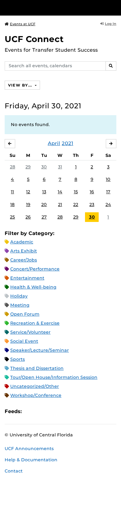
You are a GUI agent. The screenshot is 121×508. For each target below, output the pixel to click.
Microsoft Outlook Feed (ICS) (40, 411)
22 (75, 204)
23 (91, 204)
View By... (21, 85)
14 (60, 192)
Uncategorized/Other (34, 386)
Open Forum (24, 314)
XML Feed (61, 411)
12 (28, 192)
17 (108, 192)
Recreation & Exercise (35, 323)
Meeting (19, 305)
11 (12, 192)
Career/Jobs (23, 260)
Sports (17, 359)
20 (44, 204)
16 (92, 192)
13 (44, 192)
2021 (67, 143)
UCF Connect (34, 39)
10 (108, 179)
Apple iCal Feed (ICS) (30, 411)
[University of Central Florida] (47, 7)
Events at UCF (22, 24)
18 (12, 204)
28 (12, 167)
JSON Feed (72, 411)
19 (28, 204)
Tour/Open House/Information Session (53, 377)
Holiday (19, 296)
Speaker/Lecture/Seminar (39, 350)
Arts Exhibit (23, 251)
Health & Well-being (33, 287)
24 (108, 204)
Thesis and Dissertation (37, 368)
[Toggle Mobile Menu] (114, 7)
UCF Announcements (29, 448)
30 (44, 167)
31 (60, 167)
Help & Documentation (31, 460)
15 (76, 192)
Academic (21, 242)
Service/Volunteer (30, 332)
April (54, 143)
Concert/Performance (35, 269)
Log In (110, 23)
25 (12, 217)
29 (28, 167)
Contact (14, 471)
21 (60, 204)
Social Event (24, 341)
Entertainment (27, 278)
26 (28, 217)
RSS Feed (51, 411)
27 (44, 217)
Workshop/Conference (35, 395)
